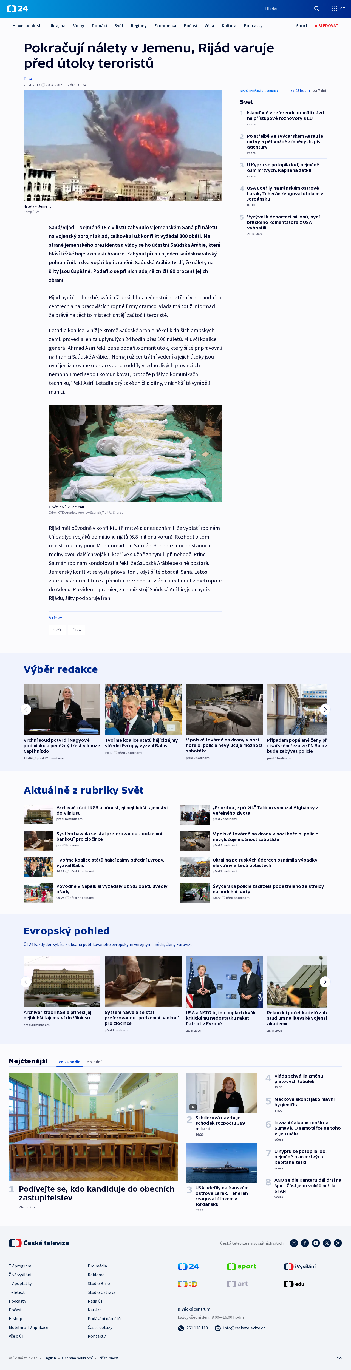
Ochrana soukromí (77, 1357)
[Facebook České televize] (305, 1243)
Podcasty (253, 25)
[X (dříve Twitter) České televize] (326, 1243)
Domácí (99, 25)
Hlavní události (27, 25)
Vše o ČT (16, 1336)
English (50, 1357)
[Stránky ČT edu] (294, 1283)
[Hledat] (317, 9)
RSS (339, 1357)
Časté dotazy (100, 1327)
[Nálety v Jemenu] (123, 145)
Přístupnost (108, 1357)
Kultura (229, 25)
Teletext (17, 1292)
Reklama (96, 1274)
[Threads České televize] (337, 1243)
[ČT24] (17, 8)
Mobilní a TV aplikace (28, 1327)
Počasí (190, 25)
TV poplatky (20, 1283)
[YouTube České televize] (316, 1243)
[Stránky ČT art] (237, 1283)
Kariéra (94, 1309)
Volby (78, 25)
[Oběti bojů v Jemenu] (135, 453)
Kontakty (97, 1336)
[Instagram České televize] (294, 1243)
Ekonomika (165, 25)
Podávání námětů (104, 1318)
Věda (209, 25)
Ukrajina (57, 25)
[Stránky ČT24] (188, 1266)
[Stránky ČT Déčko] (187, 1283)
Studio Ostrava (101, 1292)
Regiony (139, 25)
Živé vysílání (20, 1274)
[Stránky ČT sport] (241, 1266)
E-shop (15, 1318)
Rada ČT (95, 1301)
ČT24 (28, 78)
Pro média (97, 1266)
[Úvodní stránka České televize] (39, 1243)
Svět (119, 25)
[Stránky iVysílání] (300, 1266)
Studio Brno (99, 1283)
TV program (20, 1266)
